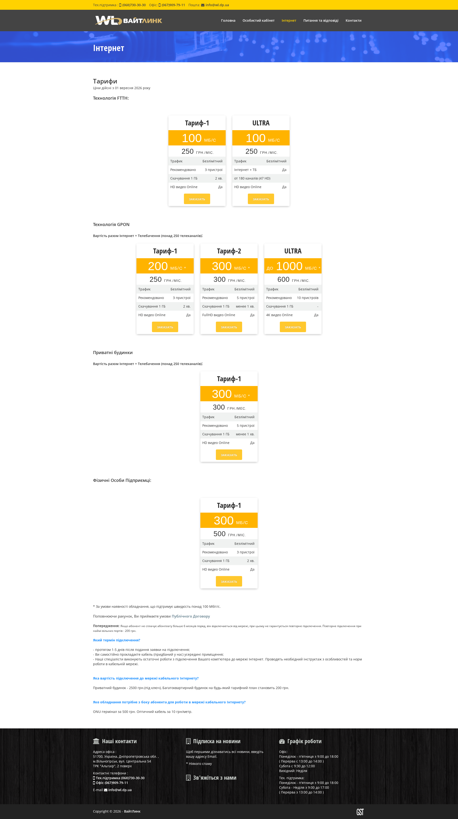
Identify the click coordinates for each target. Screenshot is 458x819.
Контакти (353, 20)
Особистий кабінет (259, 20)
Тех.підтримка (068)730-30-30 (120, 778)
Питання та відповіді (320, 20)
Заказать (197, 199)
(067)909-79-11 (173, 5)
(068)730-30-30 (134, 5)
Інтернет (289, 20)
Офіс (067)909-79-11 (111, 782)
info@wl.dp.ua (217, 5)
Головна (228, 20)
